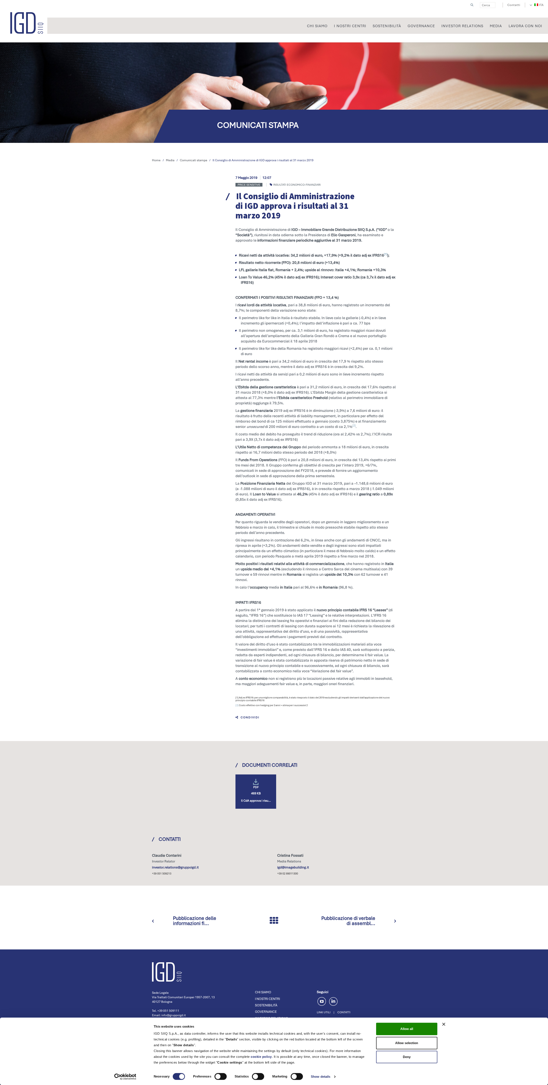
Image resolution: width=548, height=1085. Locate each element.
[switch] (220, 1076)
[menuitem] (539, 5)
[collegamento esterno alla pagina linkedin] (333, 1001)
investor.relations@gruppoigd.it (175, 867)
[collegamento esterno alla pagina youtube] (322, 1001)
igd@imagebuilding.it (293, 867)
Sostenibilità (266, 1005)
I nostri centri (267, 999)
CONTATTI (343, 1012)
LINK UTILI (324, 1012)
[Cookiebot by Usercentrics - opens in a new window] (125, 1076)
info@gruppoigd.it (173, 1015)
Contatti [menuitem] (513, 5)
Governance (266, 1012)
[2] (354, 425)
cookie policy (261, 1056)
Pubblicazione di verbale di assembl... (348, 921)
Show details (320, 1076)
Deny (407, 1057)
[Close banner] (443, 1024)
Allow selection (406, 1043)
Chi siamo (263, 992)
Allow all (406, 1029)
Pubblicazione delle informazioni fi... (194, 921)
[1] (385, 254)
